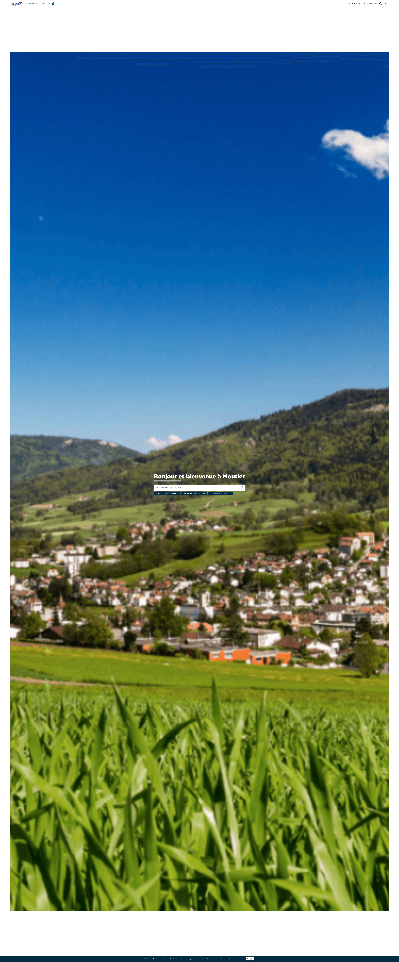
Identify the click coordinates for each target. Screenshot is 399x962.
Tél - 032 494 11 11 (355, 4)
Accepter (250, 959)
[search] (380, 3)
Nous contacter (370, 4)
